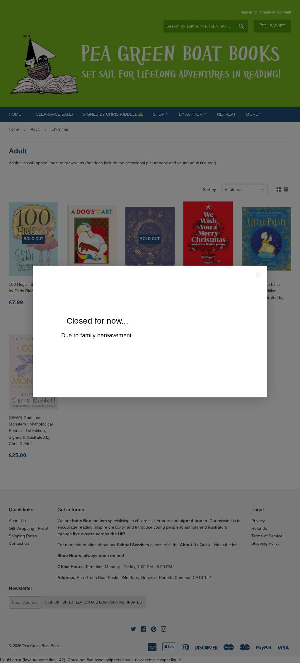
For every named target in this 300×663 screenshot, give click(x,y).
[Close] (258, 275)
